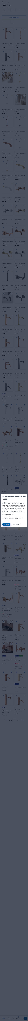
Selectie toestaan (15, 524)
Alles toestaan (6, 524)
